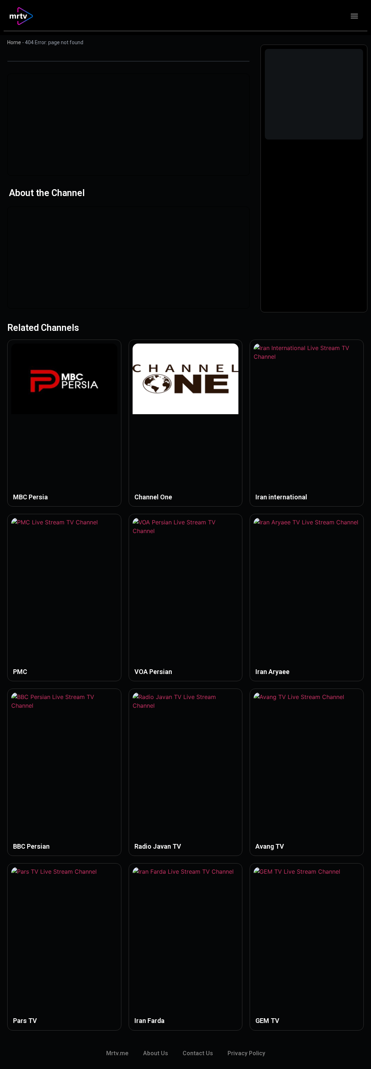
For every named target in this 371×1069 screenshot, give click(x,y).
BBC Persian (31, 846)
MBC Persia (30, 497)
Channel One (153, 497)
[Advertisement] (128, 124)
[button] (354, 16)
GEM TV (267, 1020)
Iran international (281, 497)
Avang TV (269, 846)
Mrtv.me (117, 1053)
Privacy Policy (246, 1053)
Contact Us (198, 1053)
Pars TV (25, 1020)
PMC (20, 671)
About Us (155, 1053)
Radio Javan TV (157, 846)
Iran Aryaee (272, 671)
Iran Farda (149, 1020)
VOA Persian (153, 671)
